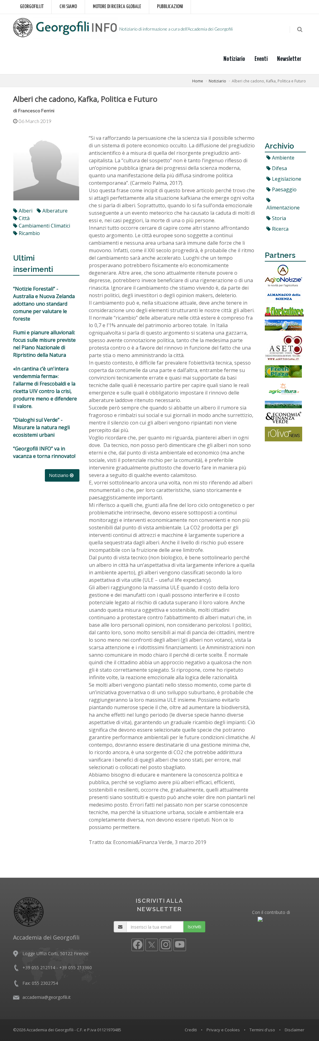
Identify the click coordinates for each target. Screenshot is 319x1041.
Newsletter (289, 59)
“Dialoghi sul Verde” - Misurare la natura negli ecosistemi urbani (41, 427)
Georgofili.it (32, 6)
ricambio (28, 233)
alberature (54, 210)
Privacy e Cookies (223, 1030)
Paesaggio (284, 189)
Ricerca (279, 228)
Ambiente (282, 157)
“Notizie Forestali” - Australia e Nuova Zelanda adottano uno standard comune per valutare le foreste (44, 303)
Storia (278, 218)
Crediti (191, 1030)
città (23, 218)
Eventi (261, 59)
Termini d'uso (262, 1030)
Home (197, 81)
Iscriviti (194, 927)
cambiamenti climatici (43, 225)
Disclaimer (294, 1030)
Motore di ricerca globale (117, 6)
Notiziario (234, 59)
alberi (24, 210)
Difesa (279, 168)
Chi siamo (68, 6)
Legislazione (286, 178)
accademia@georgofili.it (46, 997)
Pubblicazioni (170, 6)
